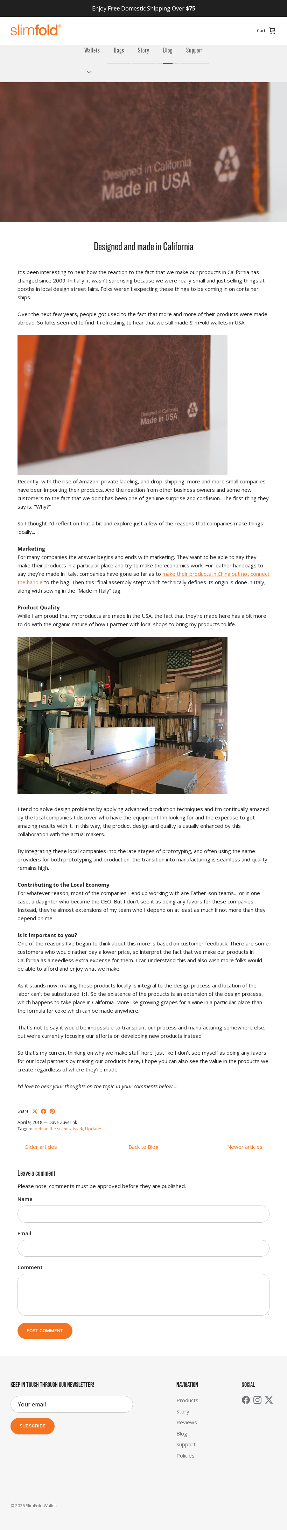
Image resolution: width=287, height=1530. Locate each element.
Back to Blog (143, 1146)
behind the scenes (53, 1129)
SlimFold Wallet (41, 1506)
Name (25, 1198)
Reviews (186, 1422)
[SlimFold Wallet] (35, 31)
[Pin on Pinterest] (52, 1111)
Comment (30, 1267)
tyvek (78, 1129)
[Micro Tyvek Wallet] (122, 472)
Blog (168, 50)
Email (24, 1233)
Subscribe (33, 1426)
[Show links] (92, 72)
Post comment (45, 1331)
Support (194, 50)
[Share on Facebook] (43, 1111)
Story (143, 50)
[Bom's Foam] (122, 792)
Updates (93, 1129)
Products (187, 1400)
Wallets (92, 50)
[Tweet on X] (34, 1111)
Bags (119, 50)
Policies (185, 1455)
